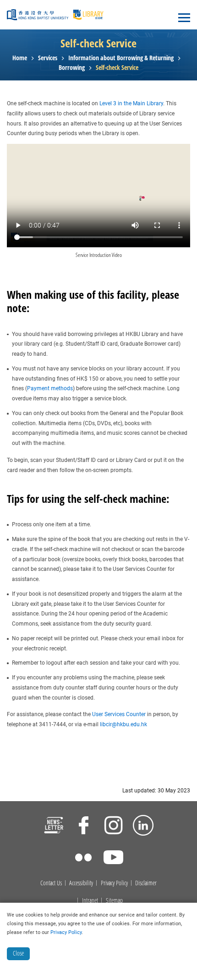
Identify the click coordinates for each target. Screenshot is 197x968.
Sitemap (114, 901)
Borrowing (72, 68)
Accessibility (81, 883)
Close (18, 953)
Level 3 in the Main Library (131, 103)
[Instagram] (113, 826)
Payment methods (50, 388)
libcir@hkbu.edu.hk (123, 724)
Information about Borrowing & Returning (121, 58)
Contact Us (51, 883)
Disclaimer (146, 883)
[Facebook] (83, 826)
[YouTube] (113, 858)
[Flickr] (83, 858)
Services (47, 58)
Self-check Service (117, 68)
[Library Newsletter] (54, 826)
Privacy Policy (114, 883)
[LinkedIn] (143, 826)
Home (19, 58)
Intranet (90, 901)
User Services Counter (119, 714)
